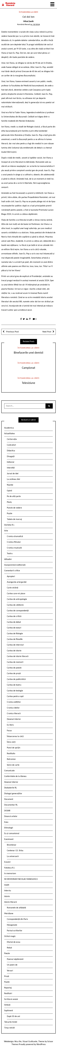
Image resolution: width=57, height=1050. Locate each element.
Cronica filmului (14, 542)
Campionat (28, 367)
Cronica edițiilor (14, 702)
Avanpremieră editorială (14, 565)
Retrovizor (11, 759)
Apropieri (11, 576)
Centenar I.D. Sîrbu (15, 851)
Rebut (9, 948)
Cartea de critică (14, 616)
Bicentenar (11, 845)
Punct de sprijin (13, 748)
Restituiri (8, 993)
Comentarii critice (12, 571)
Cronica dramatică (15, 536)
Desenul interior (14, 719)
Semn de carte (13, 765)
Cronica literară (14, 714)
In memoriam (10, 873)
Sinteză (7, 1005)
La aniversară (13, 856)
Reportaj (8, 988)
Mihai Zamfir (28, 22)
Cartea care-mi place (16, 594)
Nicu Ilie (17, 1042)
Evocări (7, 862)
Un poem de (12, 965)
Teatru (9, 554)
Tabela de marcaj (14, 519)
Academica (9, 428)
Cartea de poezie (14, 668)
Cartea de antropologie (17, 599)
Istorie (7, 896)
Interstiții (11, 468)
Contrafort (11, 445)
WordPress (41, 1044)
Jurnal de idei (12, 474)
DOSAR (7, 811)
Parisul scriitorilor (14, 931)
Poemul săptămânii (15, 959)
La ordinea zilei (13, 479)
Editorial (10, 462)
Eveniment (8, 839)
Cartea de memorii (15, 662)
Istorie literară (10, 902)
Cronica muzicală (14, 548)
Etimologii (8, 828)
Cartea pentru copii (15, 696)
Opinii (9, 491)
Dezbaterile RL (10, 788)
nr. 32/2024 (35, 25)
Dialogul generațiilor (13, 794)
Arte (6, 531)
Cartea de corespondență (18, 611)
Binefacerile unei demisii (28, 352)
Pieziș (9, 502)
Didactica (11, 451)
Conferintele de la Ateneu (15, 776)
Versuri (10, 971)
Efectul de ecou (13, 942)
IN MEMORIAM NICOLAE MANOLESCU (21, 879)
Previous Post (12, 332)
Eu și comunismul (11, 833)
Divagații (11, 456)
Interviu (7, 891)
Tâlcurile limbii (10, 1022)
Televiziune (28, 383)
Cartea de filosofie (15, 639)
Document (8, 799)
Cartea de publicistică (16, 679)
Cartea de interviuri (15, 645)
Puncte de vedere (14, 508)
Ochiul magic (10, 936)
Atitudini (8, 559)
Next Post (46, 332)
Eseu (6, 822)
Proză (6, 976)
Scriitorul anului (11, 999)
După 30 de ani (13, 1016)
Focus (9, 731)
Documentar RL (11, 805)
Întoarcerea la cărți (28, 12)
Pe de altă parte (14, 496)
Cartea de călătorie (15, 605)
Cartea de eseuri (14, 628)
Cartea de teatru (14, 685)
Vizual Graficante (30, 1042)
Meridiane (8, 914)
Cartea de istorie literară (17, 656)
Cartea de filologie (15, 634)
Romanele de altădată (16, 908)
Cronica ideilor (13, 708)
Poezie (7, 953)
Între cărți (11, 742)
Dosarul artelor (10, 816)
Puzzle (9, 513)
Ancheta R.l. (9, 525)
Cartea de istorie (14, 651)
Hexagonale (12, 925)
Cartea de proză (14, 673)
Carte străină (12, 588)
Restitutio (11, 754)
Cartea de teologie (15, 691)
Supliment (8, 1011)
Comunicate (9, 771)
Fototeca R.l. (9, 868)
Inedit (6, 885)
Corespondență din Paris (17, 919)
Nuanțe (10, 485)
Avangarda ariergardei (17, 582)
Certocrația (12, 439)
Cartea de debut (14, 622)
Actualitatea (9, 434)
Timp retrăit (9, 1028)
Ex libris (10, 725)
